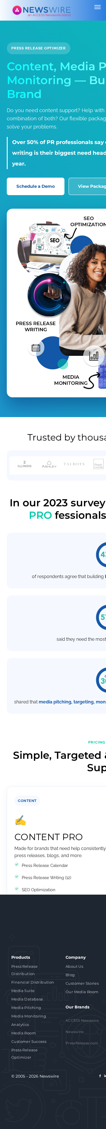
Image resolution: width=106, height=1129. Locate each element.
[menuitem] (34, 970)
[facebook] (100, 1077)
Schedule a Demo (35, 186)
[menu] (97, 7)
